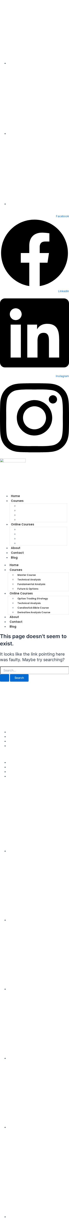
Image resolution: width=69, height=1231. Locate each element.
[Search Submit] (4, 678)
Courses (17, 501)
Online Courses (22, 524)
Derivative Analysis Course (38, 543)
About (14, 617)
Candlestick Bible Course (37, 539)
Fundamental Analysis (35, 515)
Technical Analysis (33, 510)
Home (14, 565)
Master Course (30, 506)
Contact (16, 622)
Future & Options (27, 588)
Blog (14, 558)
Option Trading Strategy (37, 529)
